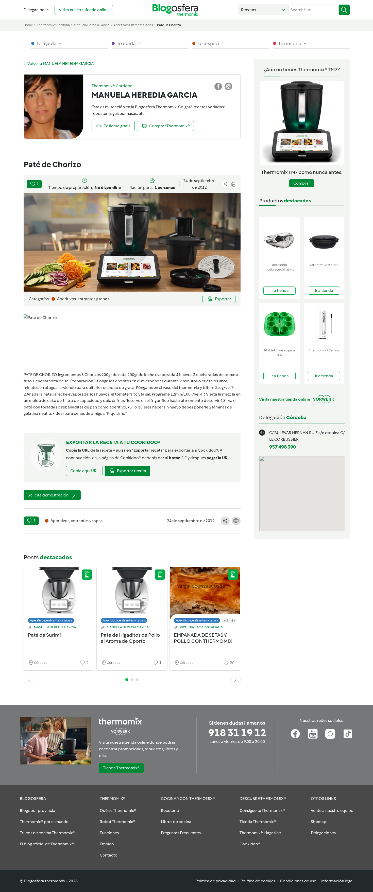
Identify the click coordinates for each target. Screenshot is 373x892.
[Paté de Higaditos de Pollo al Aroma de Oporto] (132, 596)
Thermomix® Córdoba (53, 25)
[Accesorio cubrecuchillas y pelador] (279, 239)
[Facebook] (295, 734)
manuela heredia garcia (91, 25)
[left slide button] (29, 680)
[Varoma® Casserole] (324, 239)
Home (28, 25)
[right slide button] (235, 680)
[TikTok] (347, 734)
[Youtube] (312, 734)
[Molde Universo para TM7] (279, 324)
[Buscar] (344, 10)
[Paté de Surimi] (59, 596)
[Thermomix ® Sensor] (324, 324)
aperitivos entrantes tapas (133, 25)
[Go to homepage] (175, 10)
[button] (263, 10)
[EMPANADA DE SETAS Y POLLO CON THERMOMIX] (205, 596)
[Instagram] (330, 734)
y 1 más (229, 620)
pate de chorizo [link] (169, 25)
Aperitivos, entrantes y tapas (51, 620)
